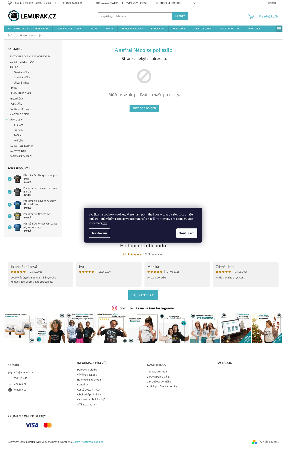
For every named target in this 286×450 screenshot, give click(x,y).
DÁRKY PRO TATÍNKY (21, 146)
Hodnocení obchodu (169, 3)
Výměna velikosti (137, 3)
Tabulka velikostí (157, 372)
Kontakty (82, 385)
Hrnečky (18, 130)
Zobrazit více (143, 295)
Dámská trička (22, 77)
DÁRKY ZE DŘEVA (19, 109)
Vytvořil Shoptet (269, 442)
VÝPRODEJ (16, 120)
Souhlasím (186, 233)
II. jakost (18, 125)
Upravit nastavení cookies (88, 442)
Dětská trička (21, 83)
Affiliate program (87, 405)
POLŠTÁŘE (16, 104)
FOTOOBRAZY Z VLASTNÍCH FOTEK (30, 56)
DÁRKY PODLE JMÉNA (22, 62)
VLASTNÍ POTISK (19, 114)
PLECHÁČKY (16, 99)
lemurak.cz (20, 384)
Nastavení (99, 233)
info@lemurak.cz (23, 372)
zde (104, 223)
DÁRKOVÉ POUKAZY (21, 156)
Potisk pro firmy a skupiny (162, 387)
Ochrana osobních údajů (91, 400)
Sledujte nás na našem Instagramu (147, 308)
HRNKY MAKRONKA (20, 93)
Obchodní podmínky (89, 395)
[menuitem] (28, 29)
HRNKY (13, 88)
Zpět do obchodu (144, 108)
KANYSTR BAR (18, 151)
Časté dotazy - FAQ (88, 390)
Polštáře (19, 141)
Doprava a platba (107, 3)
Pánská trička (21, 72)
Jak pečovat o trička (159, 382)
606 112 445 (20, 378)
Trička (17, 135)
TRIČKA (14, 67)
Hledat (180, 16)
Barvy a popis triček (158, 377)
